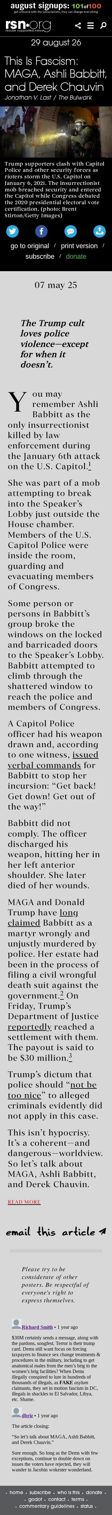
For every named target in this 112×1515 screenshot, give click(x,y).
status (87, 1506)
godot (35, 1500)
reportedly (30, 1027)
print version (79, 246)
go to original (30, 246)
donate (76, 256)
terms (78, 1500)
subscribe (40, 256)
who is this (68, 1493)
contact (56, 1500)
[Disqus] (56, 1394)
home (16, 1493)
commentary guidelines (46, 1506)
